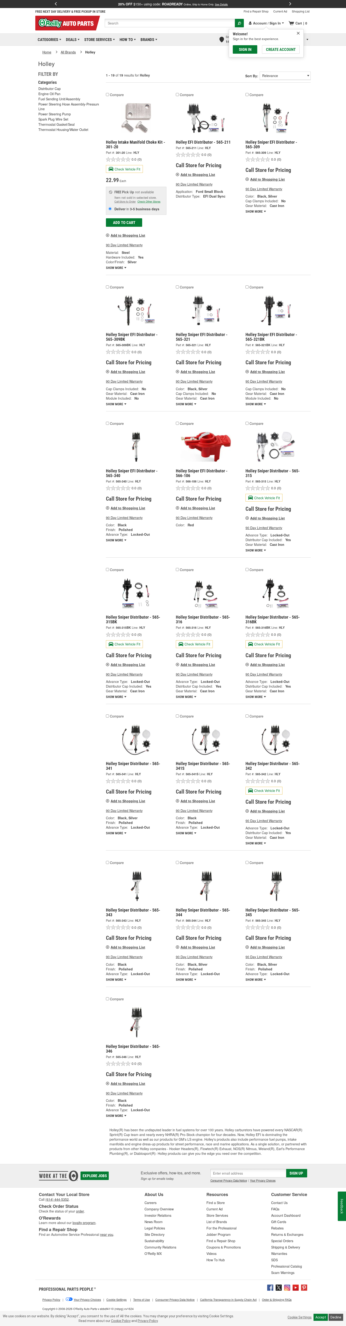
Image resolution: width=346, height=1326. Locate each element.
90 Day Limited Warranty (124, 245)
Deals (70, 39)
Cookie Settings (300, 1317)
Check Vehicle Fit (127, 169)
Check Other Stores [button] (149, 201)
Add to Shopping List (128, 235)
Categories (47, 39)
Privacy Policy (148, 1321)
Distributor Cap (49, 88)
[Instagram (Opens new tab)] (287, 1287)
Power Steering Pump (54, 114)
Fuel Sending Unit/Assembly (59, 99)
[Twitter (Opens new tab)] (279, 1287)
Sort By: (251, 75)
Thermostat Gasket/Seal (56, 124)
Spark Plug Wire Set (53, 119)
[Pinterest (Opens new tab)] (304, 1287)
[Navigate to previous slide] (56, 4)
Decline (335, 1317)
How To (125, 39)
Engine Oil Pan (49, 93)
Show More (115, 268)
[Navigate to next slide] (290, 4)
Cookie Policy (121, 1321)
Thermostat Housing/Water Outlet (63, 129)
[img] (298, 33)
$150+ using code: (173, 4)
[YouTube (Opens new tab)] (296, 1287)
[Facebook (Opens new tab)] (270, 1287)
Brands (147, 39)
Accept (320, 1317)
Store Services (97, 39)
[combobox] (170, 23)
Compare (117, 94)
